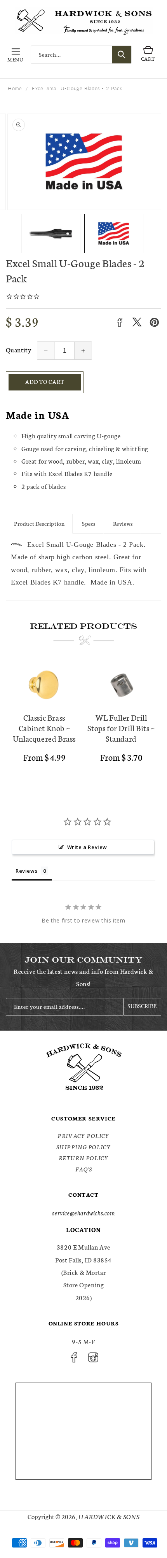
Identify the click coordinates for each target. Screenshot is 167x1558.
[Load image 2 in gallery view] (113, 233)
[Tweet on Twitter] (137, 322)
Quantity (18, 349)
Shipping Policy (83, 1147)
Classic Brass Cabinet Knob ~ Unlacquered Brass (44, 728)
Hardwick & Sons (108, 1516)
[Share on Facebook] (119, 322)
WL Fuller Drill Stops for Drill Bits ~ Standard (121, 728)
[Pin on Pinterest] (154, 322)
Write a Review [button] (87, 847)
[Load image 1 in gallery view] (50, 233)
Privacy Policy (83, 1136)
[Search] (121, 54)
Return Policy (84, 1158)
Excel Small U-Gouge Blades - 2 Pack (77, 88)
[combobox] (81, 54)
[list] (83, 720)
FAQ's (83, 1169)
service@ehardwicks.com (83, 1212)
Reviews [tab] (26, 870)
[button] (15, 54)
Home (15, 88)
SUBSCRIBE (142, 1006)
